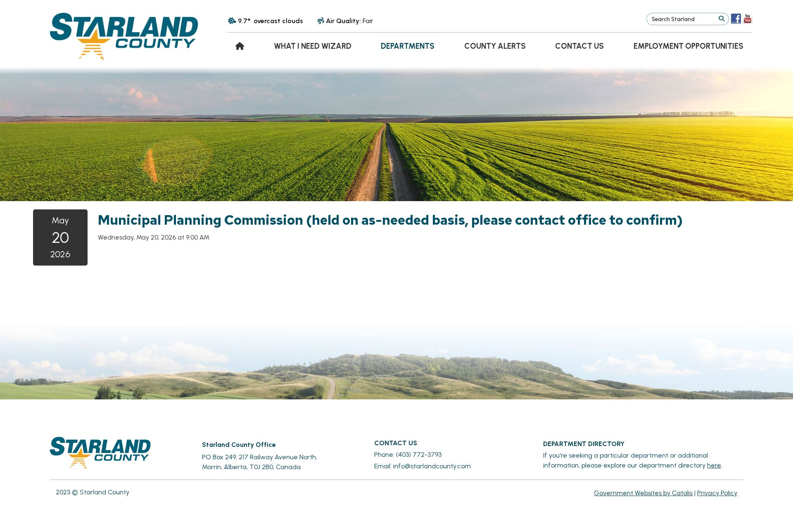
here (714, 465)
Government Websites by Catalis (643, 493)
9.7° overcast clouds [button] (270, 21)
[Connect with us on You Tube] (748, 19)
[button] (721, 19)
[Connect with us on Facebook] (736, 19)
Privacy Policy (717, 493)
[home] (239, 46)
